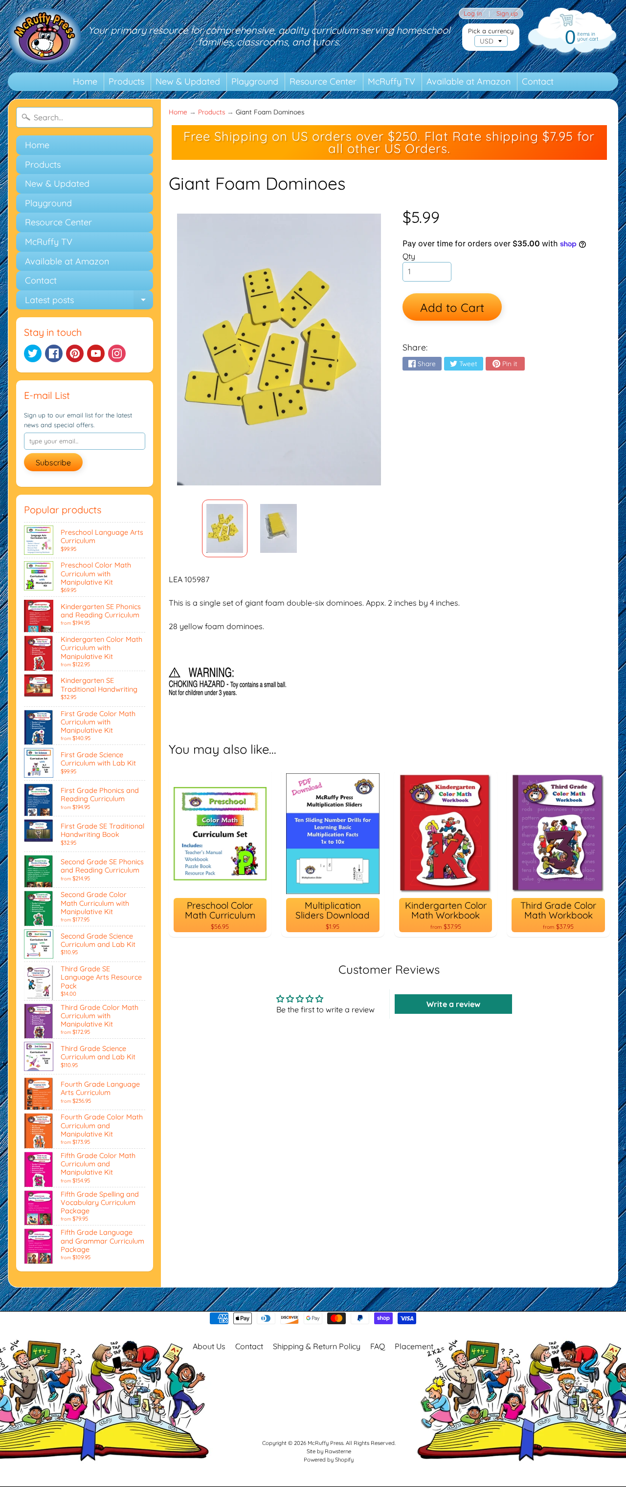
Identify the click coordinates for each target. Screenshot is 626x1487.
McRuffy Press (325, 1443)
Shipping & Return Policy (316, 1346)
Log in (473, 13)
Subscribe (53, 462)
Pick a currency (491, 31)
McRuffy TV (391, 81)
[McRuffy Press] (44, 36)
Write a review (453, 1004)
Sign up (507, 13)
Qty (408, 256)
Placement (414, 1346)
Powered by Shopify (329, 1459)
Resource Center (323, 81)
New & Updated (188, 81)
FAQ (377, 1346)
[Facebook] (54, 353)
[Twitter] (33, 353)
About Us (209, 1346)
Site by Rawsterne (329, 1451)
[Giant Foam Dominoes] (224, 528)
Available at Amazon (468, 81)
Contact (538, 81)
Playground (254, 81)
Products (126, 81)
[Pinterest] (75, 353)
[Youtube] (96, 353)
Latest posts (89, 302)
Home (85, 81)
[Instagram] (117, 353)
